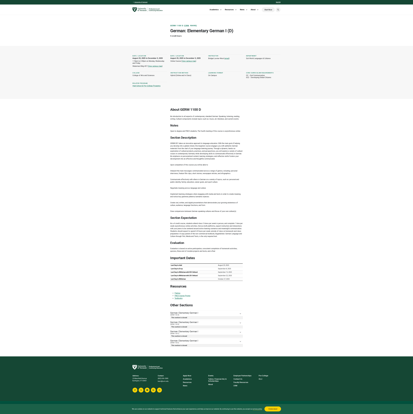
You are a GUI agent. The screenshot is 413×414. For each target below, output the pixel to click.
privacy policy (257, 409)
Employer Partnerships (242, 376)
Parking (177, 293)
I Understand (272, 409)
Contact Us (237, 379)
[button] (278, 9)
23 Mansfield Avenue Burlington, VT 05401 (140, 380)
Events (210, 376)
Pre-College (263, 376)
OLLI (260, 379)
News (242, 10)
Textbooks (179, 298)
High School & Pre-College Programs (146, 86)
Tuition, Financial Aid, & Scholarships (217, 380)
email (227, 58)
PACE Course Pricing (182, 296)
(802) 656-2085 (163, 378)
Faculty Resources (240, 382)
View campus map (155, 66)
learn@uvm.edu (163, 381)
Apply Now (187, 376)
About (253, 10)
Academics (214, 10)
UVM (235, 386)
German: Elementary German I (184, 314)
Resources (229, 10)
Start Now (268, 10)
